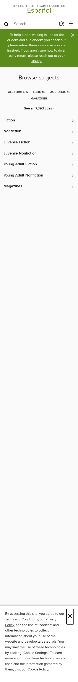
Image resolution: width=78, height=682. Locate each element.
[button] (39, 120)
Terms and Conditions (21, 619)
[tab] (17, 92)
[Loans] (62, 24)
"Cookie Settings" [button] (35, 653)
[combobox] (30, 24)
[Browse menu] (71, 24)
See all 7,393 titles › (39, 108)
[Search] (6, 23)
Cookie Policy (38, 669)
